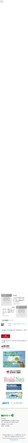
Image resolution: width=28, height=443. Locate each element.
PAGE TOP (25, 428)
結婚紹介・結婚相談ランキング (8, 348)
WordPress (10, 438)
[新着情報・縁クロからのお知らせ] (21, 309)
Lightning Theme (17, 438)
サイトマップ (4, 409)
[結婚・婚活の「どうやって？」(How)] (6, 297)
